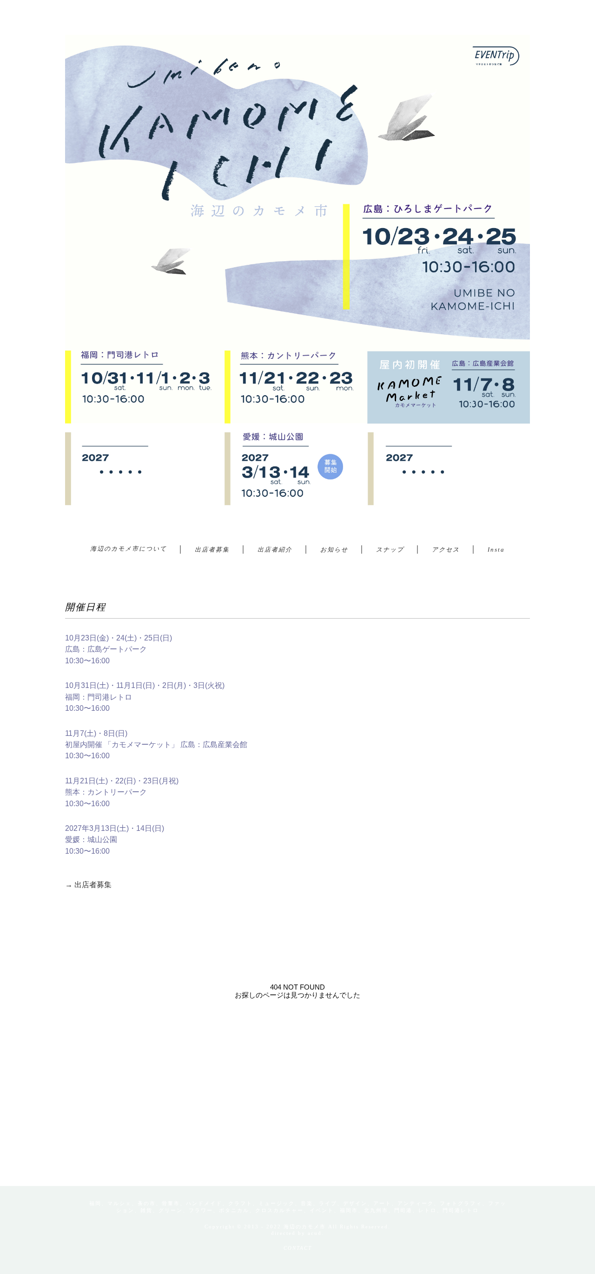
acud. (316, 1233)
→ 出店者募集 (88, 885)
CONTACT (298, 1248)
